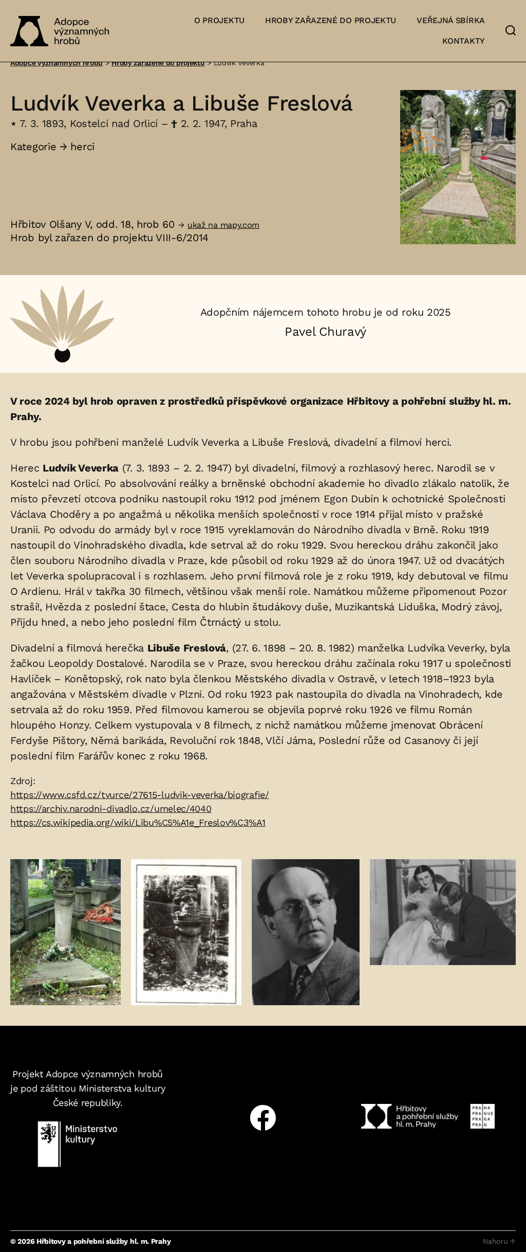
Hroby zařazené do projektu (330, 20)
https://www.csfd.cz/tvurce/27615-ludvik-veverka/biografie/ (139, 794)
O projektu (219, 20)
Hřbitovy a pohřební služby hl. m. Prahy (103, 1241)
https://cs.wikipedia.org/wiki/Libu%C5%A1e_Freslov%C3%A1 (138, 822)
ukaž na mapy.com (223, 225)
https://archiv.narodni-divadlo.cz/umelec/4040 (111, 808)
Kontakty (463, 41)
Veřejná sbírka (451, 20)
